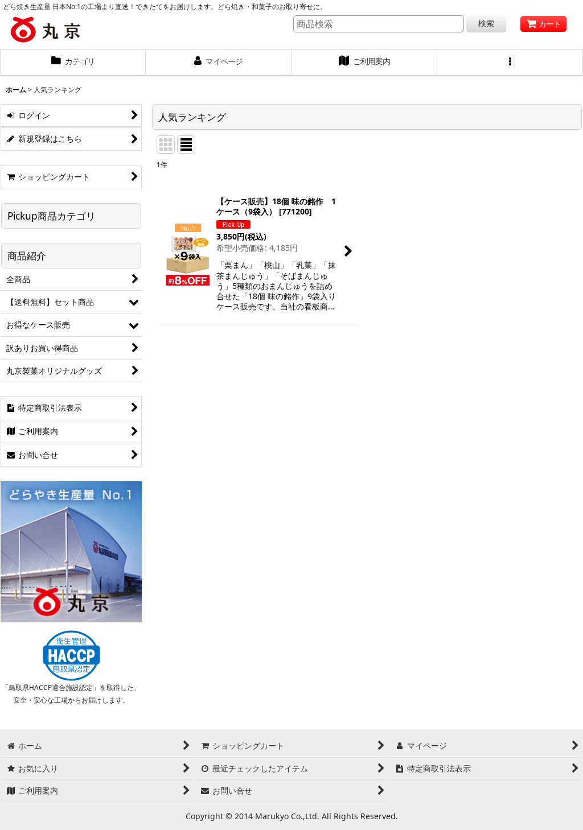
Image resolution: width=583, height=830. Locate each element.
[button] (510, 62)
